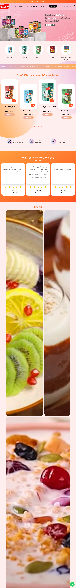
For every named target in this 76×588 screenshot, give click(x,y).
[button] (29, 6)
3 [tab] (39, 126)
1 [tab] (34, 126)
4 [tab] (41, 126)
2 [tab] (37, 126)
